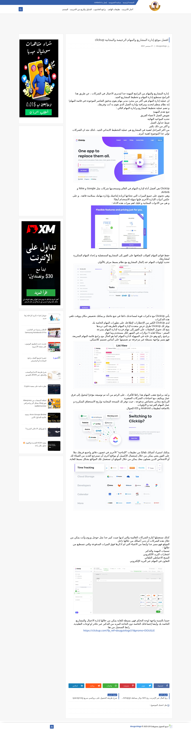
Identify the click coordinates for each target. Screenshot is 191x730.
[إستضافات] (34, 727)
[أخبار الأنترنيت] (25, 727)
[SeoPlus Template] (170, 726)
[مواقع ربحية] (38, 727)
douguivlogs (135, 726)
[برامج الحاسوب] (47, 727)
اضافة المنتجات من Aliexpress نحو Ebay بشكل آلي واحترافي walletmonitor (34, 403)
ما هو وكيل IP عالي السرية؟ (35, 428)
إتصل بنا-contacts (100, 2)
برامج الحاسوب (99, 9)
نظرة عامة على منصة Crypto (35, 386)
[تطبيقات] (20, 727)
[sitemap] (52, 727)
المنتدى (65, 9)
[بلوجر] (29, 727)
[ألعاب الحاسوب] (43, 727)
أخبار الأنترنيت (127, 9)
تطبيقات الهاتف (114, 9)
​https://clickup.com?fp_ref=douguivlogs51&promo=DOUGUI (119, 630)
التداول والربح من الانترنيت (81, 9)
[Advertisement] (95, 24)
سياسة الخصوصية (115, 2)
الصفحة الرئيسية (128, 2)
